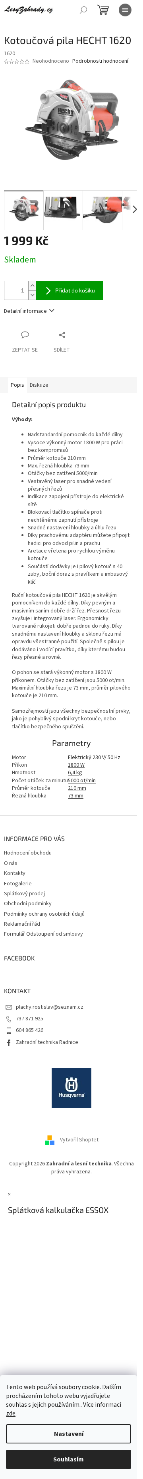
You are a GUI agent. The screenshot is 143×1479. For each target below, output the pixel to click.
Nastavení (68, 1433)
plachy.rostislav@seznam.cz (49, 1007)
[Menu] (125, 10)
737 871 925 (29, 1019)
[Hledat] (83, 10)
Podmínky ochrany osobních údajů (44, 914)
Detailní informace (25, 311)
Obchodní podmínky (28, 904)
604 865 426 (29, 1030)
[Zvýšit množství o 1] (32, 285)
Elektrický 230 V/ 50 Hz (94, 757)
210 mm (77, 788)
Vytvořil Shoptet (79, 1140)
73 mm (75, 796)
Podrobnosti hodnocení (100, 61)
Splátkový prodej (24, 894)
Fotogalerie (18, 884)
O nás (10, 863)
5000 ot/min (82, 781)
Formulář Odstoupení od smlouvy (43, 934)
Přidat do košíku (75, 290)
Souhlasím (68, 1459)
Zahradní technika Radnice (47, 1042)
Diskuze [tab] (39, 385)
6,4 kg (75, 773)
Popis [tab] (17, 385)
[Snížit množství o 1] (32, 295)
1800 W (76, 765)
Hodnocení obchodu (28, 853)
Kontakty (14, 873)
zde (10, 1413)
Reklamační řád (22, 924)
